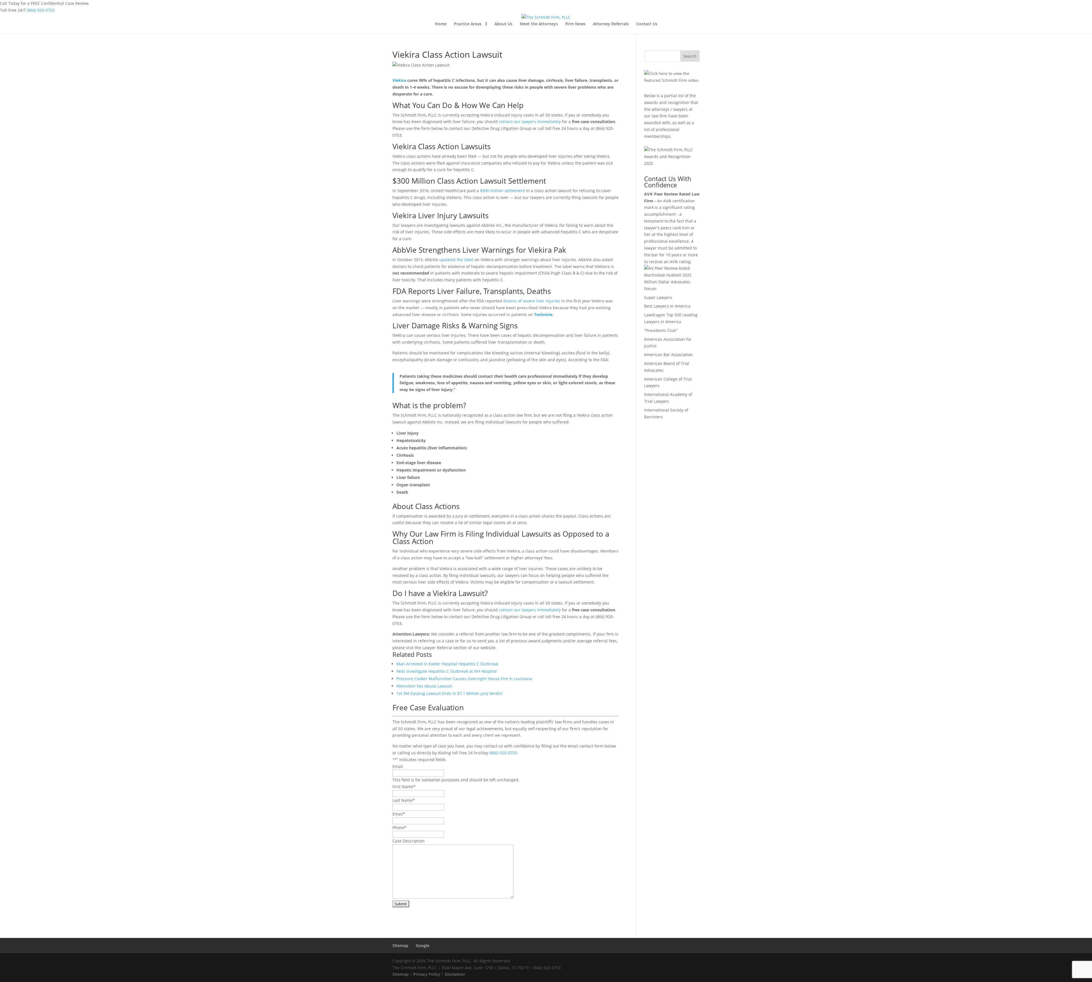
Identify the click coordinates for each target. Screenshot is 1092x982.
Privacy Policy (426, 974)
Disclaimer (455, 974)
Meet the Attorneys (539, 24)
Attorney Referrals (611, 24)
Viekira (399, 80)
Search (689, 56)
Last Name (403, 800)
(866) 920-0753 (41, 10)
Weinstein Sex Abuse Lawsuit (424, 686)
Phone (399, 827)
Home (440, 24)
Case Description (408, 841)
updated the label (457, 259)
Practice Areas (467, 24)
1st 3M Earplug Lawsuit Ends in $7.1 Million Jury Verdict (449, 693)
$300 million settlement (502, 190)
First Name (403, 786)
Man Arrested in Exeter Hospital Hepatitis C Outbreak (447, 664)
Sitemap (400, 945)
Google (422, 945)
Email (397, 766)
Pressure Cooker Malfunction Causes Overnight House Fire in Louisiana (464, 678)
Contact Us (646, 24)
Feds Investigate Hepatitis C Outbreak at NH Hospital (446, 671)
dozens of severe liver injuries (531, 301)
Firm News (575, 24)
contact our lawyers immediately (530, 121)
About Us (503, 24)
